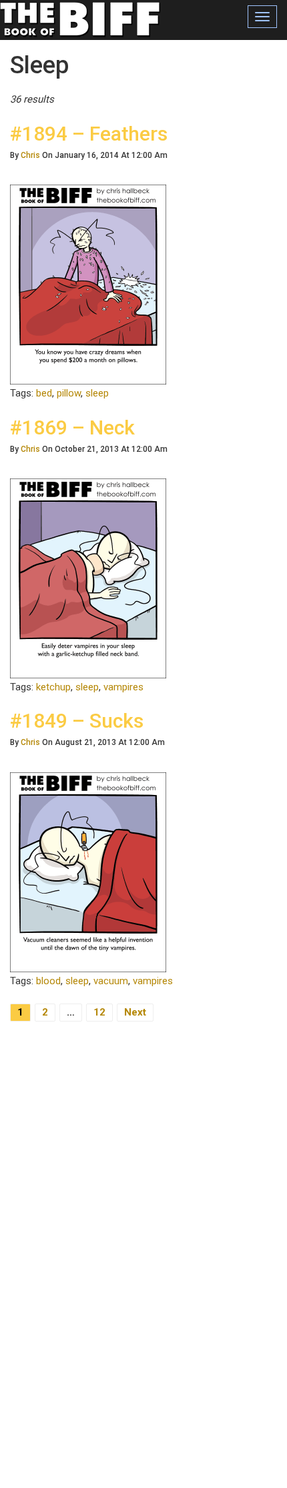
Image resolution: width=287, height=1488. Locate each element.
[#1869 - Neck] (88, 578)
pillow (69, 393)
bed (44, 393)
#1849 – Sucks (77, 720)
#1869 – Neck (72, 427)
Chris (30, 155)
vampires (123, 687)
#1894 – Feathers (89, 133)
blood (48, 981)
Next (135, 1012)
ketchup (53, 687)
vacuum (110, 981)
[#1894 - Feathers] (88, 284)
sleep (97, 393)
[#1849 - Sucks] (88, 872)
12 (99, 1012)
